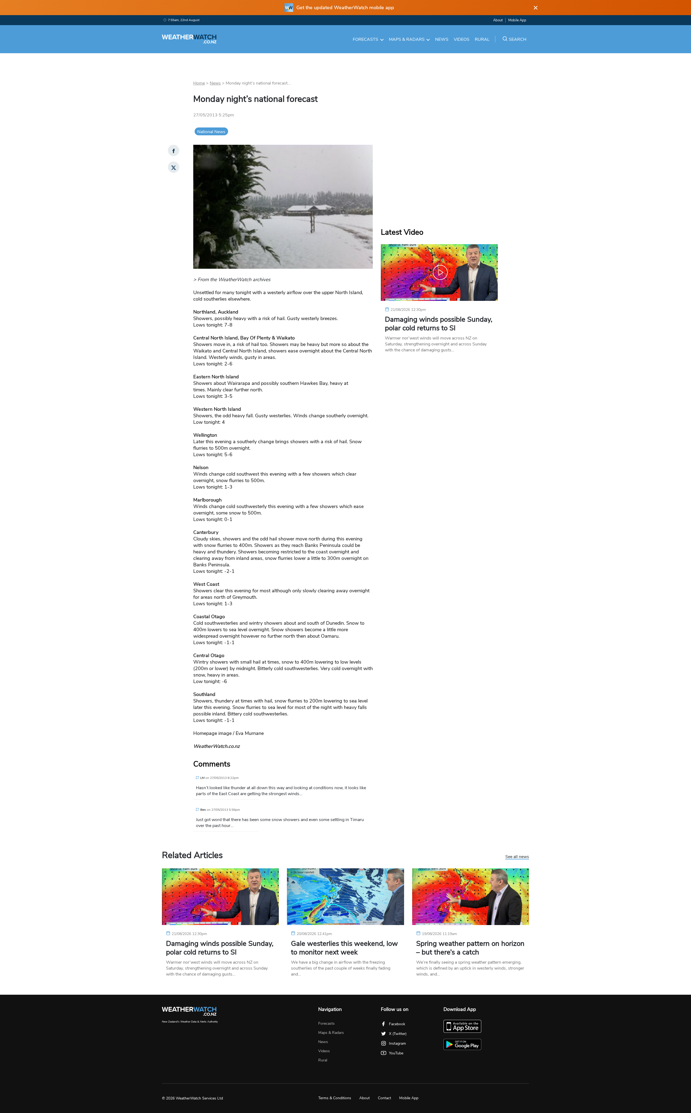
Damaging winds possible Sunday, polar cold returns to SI (438, 323)
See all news (517, 857)
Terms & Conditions (334, 1098)
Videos (461, 39)
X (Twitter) (398, 1033)
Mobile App (517, 20)
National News (211, 132)
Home (199, 83)
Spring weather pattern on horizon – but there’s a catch (470, 948)
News (441, 39)
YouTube (396, 1053)
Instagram (397, 1043)
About (498, 20)
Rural (482, 39)
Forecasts (365, 39)
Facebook (397, 1024)
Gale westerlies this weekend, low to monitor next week (344, 948)
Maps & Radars (407, 39)
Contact (384, 1098)
